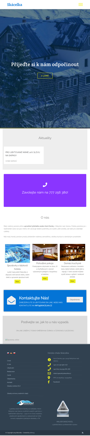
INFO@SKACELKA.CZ (43, 306)
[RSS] (83, 433)
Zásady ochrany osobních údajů (17, 393)
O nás (9, 364)
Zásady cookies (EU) (13, 386)
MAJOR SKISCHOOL (65, 422)
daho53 (32, 432)
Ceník (9, 375)
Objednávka (75, 300)
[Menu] (80, 4)
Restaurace (11, 371)
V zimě (45, 76)
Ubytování (10, 368)
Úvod (9, 360)
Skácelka (14, 4)
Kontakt (9, 382)
